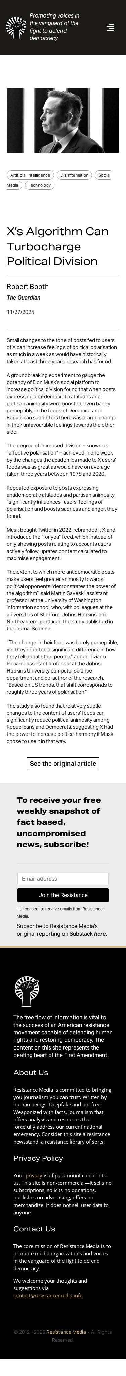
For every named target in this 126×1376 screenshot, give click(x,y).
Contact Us (34, 1229)
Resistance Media (66, 1331)
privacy (34, 1175)
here (100, 933)
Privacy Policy (38, 1158)
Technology (40, 185)
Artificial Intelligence (30, 175)
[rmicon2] (16, 18)
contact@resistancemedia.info (48, 1295)
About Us (30, 1072)
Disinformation (74, 175)
